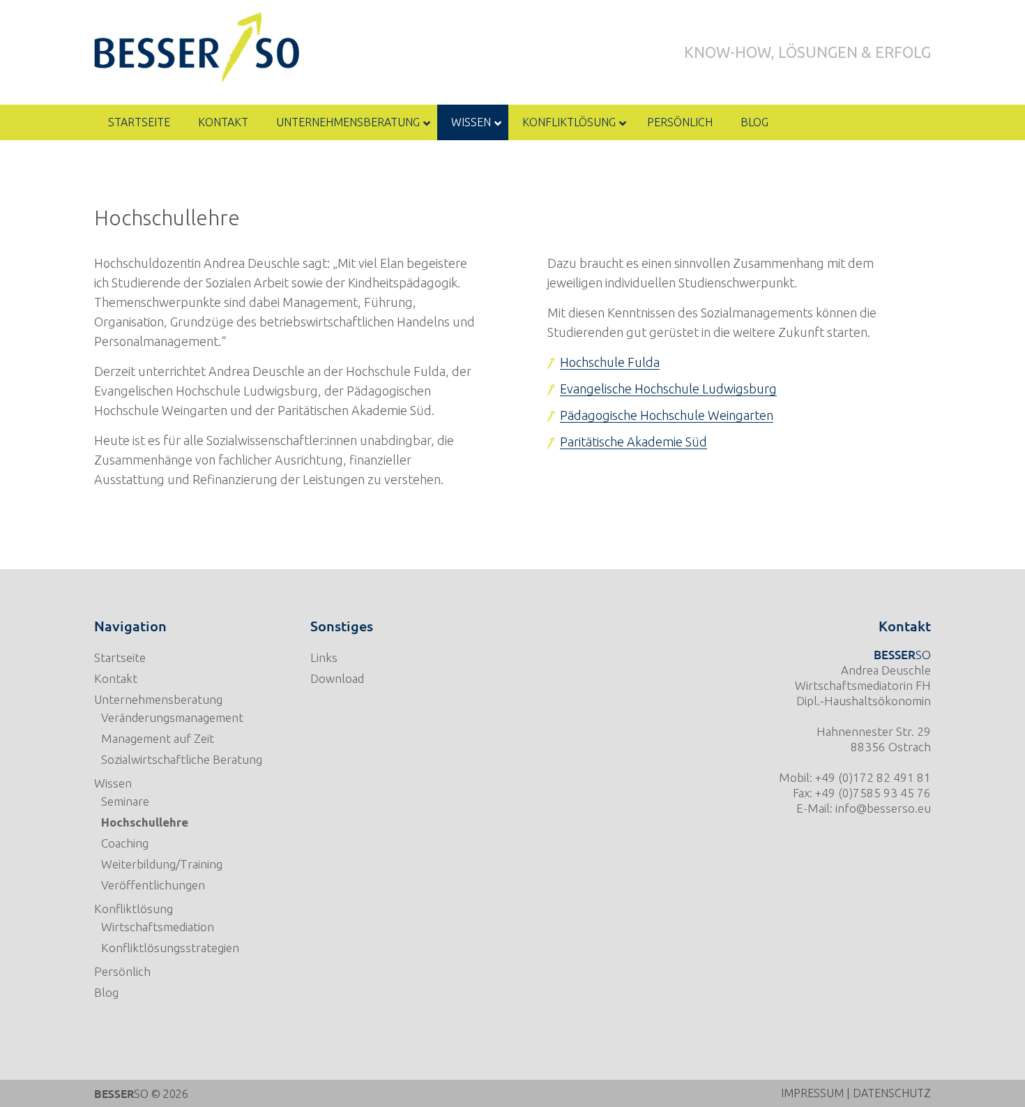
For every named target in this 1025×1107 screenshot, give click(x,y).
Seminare (125, 801)
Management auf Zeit (157, 738)
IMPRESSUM (812, 1093)
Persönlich (122, 971)
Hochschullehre (144, 822)
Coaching (125, 843)
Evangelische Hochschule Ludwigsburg (668, 389)
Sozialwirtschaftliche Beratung (181, 759)
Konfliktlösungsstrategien (170, 947)
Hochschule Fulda (610, 362)
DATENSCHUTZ (892, 1093)
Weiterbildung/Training (161, 864)
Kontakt (115, 678)
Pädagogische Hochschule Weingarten (666, 415)
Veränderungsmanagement (172, 717)
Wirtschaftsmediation (157, 926)
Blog (106, 992)
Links (323, 657)
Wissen (113, 783)
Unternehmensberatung (158, 699)
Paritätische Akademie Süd (633, 442)
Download (337, 678)
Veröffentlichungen (153, 884)
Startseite (120, 657)
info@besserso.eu (883, 808)
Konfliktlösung (133, 908)
